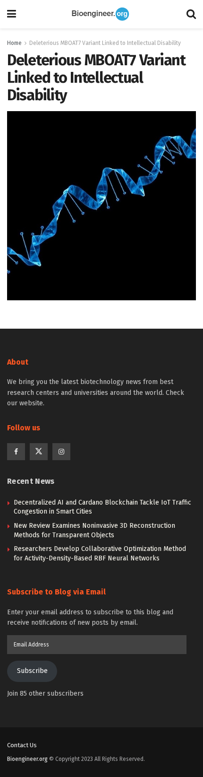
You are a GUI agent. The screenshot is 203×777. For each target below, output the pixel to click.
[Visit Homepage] (101, 14)
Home (14, 43)
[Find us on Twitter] (39, 451)
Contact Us (22, 745)
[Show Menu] (11, 14)
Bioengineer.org (27, 759)
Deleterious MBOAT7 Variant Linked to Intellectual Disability (105, 43)
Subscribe (32, 671)
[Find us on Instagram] (61, 451)
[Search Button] (191, 14)
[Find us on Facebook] (16, 451)
